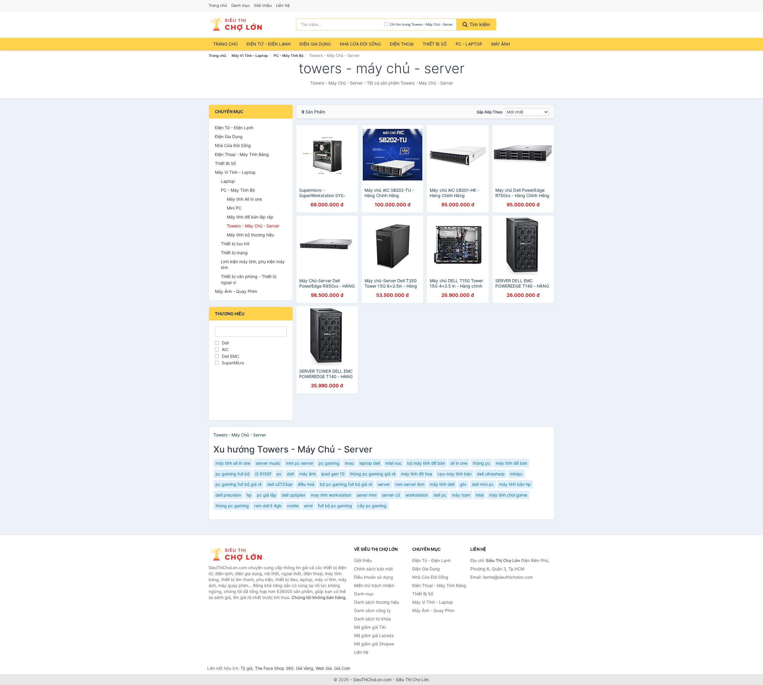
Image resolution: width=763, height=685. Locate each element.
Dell (225, 342)
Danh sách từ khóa (372, 618)
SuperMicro (233, 362)
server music (268, 463)
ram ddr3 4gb (268, 505)
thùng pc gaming (232, 505)
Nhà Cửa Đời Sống (360, 43)
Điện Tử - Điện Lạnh (268, 43)
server (384, 484)
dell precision (228, 494)
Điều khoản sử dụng (373, 577)
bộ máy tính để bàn (426, 463)
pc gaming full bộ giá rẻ (238, 484)
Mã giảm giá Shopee (374, 643)
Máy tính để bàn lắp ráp (250, 216)
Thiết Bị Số (435, 43)
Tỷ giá (246, 668)
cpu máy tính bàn (455, 473)
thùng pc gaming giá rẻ (373, 473)
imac (349, 463)
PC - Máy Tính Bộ (288, 55)
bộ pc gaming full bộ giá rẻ (346, 484)
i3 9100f (263, 473)
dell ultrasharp (491, 473)
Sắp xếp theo (490, 112)
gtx (463, 484)
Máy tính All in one (244, 199)
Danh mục (240, 5)
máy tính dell (442, 484)
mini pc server (299, 463)
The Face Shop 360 (274, 668)
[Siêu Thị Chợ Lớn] (238, 554)
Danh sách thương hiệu (376, 602)
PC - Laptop (469, 43)
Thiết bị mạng (234, 252)
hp (249, 494)
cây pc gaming (372, 505)
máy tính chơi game (508, 494)
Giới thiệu (263, 5)
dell (290, 473)
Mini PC (234, 207)
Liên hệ (283, 5)
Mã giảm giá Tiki (370, 627)
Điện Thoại (402, 43)
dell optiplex (293, 494)
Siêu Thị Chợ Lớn (412, 679)
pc (279, 473)
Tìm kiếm (479, 24)
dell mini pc (483, 484)
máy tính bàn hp (515, 484)
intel (480, 494)
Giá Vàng (304, 668)
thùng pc (481, 463)
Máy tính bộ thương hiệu (250, 234)
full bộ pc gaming (335, 505)
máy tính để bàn (511, 463)
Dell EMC (230, 356)
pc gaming (329, 463)
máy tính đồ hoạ (416, 473)
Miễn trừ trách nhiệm (374, 585)
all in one (458, 463)
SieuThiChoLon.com (372, 679)
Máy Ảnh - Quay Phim (236, 291)
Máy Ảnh (500, 43)
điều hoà (306, 484)
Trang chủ (218, 5)
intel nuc (393, 463)
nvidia (293, 505)
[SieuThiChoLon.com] (236, 24)
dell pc (439, 494)
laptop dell (369, 463)
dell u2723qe (279, 484)
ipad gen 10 (333, 473)
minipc (516, 473)
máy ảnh (307, 473)
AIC (225, 349)
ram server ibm (409, 484)
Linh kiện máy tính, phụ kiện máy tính (253, 264)
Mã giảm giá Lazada (374, 635)
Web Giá (324, 668)
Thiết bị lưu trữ (235, 243)
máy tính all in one (232, 463)
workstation (416, 494)
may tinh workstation (331, 494)
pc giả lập (266, 494)
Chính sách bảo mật (373, 568)
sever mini (366, 494)
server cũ (391, 494)
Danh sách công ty (372, 610)
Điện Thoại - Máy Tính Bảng (242, 154)
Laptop (228, 181)
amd (308, 505)
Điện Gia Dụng (315, 43)
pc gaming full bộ (232, 473)
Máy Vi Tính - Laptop (250, 55)
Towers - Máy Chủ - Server (253, 225)
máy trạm (461, 494)
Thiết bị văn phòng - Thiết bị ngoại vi (248, 279)
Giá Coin (342, 668)
